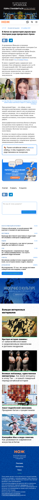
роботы (4, 257)
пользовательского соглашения (11, 493)
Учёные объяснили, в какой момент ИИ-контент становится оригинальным (17, 229)
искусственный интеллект (11, 226)
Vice (15, 60)
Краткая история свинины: (16, 343)
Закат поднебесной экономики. (18, 409)
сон (3, 248)
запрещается (24, 485)
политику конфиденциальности (12, 495)
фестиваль (5, 233)
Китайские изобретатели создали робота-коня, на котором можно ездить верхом (18, 261)
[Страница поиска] (32, 22)
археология (6, 265)
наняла (31, 147)
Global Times (23, 60)
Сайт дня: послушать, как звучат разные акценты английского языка (17, 244)
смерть (14, 188)
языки (4, 241)
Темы (19, 470)
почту (13, 490)
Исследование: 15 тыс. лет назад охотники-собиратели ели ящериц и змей (18, 268)
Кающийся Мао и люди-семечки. (18, 439)
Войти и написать (29, 212)
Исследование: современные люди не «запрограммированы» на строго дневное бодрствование (16, 252)
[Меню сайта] (36, 22)
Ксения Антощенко (14, 28)
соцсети (23, 188)
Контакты (19, 466)
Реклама (19, 463)
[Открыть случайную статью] (27, 22)
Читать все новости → (12, 273)
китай (4, 28)
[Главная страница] (6, 22)
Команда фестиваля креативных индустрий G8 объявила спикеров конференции (19, 237)
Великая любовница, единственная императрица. (19, 377)
